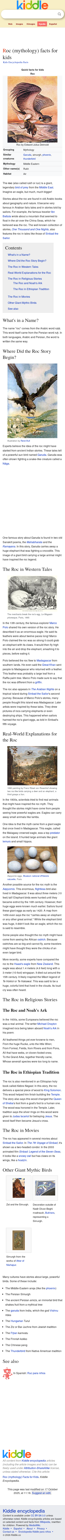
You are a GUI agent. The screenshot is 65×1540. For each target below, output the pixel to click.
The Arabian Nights (42, 689)
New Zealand (45, 964)
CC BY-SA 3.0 (38, 1515)
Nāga (6, 463)
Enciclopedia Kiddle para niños (34, 1531)
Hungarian (17, 1321)
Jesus (48, 1116)
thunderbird (29, 158)
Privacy (41, 1528)
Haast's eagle (22, 964)
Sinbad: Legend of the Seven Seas (39, 1151)
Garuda (27, 154)
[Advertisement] (32, 37)
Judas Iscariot (21, 1116)
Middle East (46, 187)
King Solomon (52, 1090)
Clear (52, 14)
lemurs (7, 841)
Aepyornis (9, 889)
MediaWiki (34, 1525)
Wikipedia (45, 1521)
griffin (38, 682)
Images (19, 23)
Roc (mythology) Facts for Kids (21, 1477)
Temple (55, 1094)
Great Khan (49, 665)
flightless (40, 889)
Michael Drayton (47, 1024)
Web (10, 23)
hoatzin (22, 1160)
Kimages (31, 23)
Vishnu (54, 1310)
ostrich (42, 939)
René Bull (25, 440)
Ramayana (9, 546)
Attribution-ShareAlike (37, 1468)
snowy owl (25, 1156)
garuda (15, 1310)
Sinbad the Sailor (38, 693)
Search (59, 14)
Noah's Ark (50, 1028)
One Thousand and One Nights (30, 229)
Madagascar (44, 660)
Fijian (14, 1333)
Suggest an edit (41, 1493)
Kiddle (6, 1528)
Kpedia (42, 23)
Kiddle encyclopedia (34, 1460)
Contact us (8, 1531)
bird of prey (21, 187)
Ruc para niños (36, 1373)
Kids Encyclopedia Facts (15, 62)
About (29, 1528)
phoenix (46, 154)
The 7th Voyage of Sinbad (42, 1143)
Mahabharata (34, 542)
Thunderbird (18, 1351)
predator (55, 833)
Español (53, 23)
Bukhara (49, 1212)
